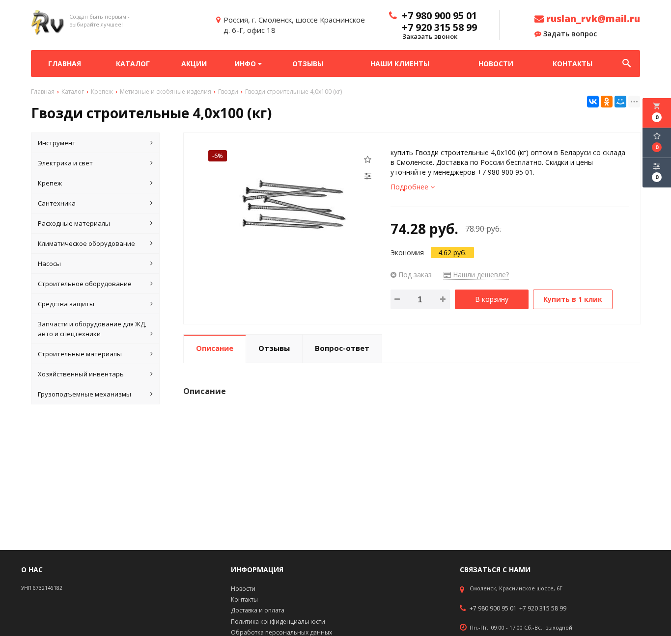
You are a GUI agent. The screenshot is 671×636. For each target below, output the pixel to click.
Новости (495, 63)
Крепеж (50, 183)
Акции (194, 63)
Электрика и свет (65, 163)
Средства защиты (66, 303)
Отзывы (307, 63)
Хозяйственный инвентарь (81, 374)
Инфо (246, 63)
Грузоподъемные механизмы (84, 394)
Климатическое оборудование (86, 243)
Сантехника (57, 203)
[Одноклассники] (607, 101)
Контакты (572, 63)
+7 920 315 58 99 (542, 608)
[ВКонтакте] (593, 101)
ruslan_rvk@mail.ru (592, 19)
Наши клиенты (399, 63)
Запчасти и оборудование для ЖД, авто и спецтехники (92, 328)
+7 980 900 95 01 (493, 608)
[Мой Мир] (620, 101)
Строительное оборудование (85, 283)
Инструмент (57, 142)
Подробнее (410, 186)
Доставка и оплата (257, 610)
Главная (64, 63)
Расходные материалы (74, 223)
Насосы (49, 263)
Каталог (133, 63)
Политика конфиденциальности (278, 621)
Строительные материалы (80, 353)
